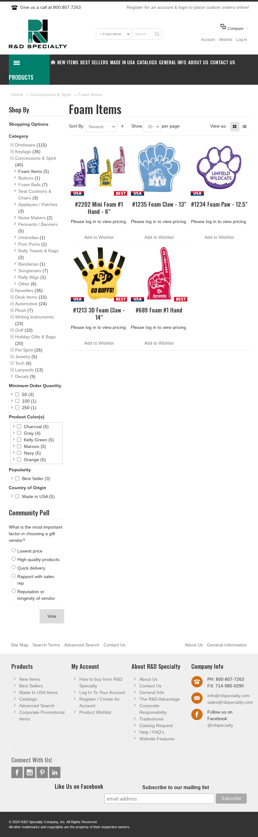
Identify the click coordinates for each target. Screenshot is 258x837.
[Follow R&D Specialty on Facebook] (17, 772)
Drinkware (25, 144)
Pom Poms (29, 244)
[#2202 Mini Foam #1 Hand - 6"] (99, 167)
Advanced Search (81, 644)
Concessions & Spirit (35, 158)
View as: (218, 126)
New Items (29, 679)
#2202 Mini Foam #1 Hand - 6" (99, 207)
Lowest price (29, 550)
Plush (20, 310)
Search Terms (46, 644)
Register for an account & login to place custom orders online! (187, 7)
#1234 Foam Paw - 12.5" (219, 204)
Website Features (157, 738)
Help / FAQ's (151, 732)
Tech (20, 363)
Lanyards (24, 369)
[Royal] (159, 167)
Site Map (19, 644)
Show (136, 126)
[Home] (53, 62)
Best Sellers (31, 685)
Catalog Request (156, 725)
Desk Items (26, 297)
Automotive (26, 303)
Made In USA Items (38, 692)
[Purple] (219, 167)
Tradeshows (151, 718)
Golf (19, 330)
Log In (241, 39)
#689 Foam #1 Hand (159, 310)
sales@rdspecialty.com (230, 702)
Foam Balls (29, 184)
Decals (22, 376)
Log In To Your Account (102, 692)
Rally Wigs (28, 277)
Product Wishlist (95, 712)
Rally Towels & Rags (38, 250)
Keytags (23, 151)
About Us (194, 644)
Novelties (24, 290)
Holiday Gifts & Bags (35, 336)
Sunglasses (29, 270)
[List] (244, 126)
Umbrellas (28, 237)
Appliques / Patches (38, 204)
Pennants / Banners (38, 224)
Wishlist (225, 39)
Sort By (76, 126)
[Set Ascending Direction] (122, 126)
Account (208, 39)
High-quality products (38, 559)
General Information (227, 644)
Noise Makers (32, 217)
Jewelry (22, 356)
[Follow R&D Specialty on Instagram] (30, 772)
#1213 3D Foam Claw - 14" (99, 313)
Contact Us (115, 644)
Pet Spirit (24, 350)
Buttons (25, 178)
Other (24, 283)
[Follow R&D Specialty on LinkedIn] (54, 772)
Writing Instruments (34, 316)
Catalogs (28, 699)
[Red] (159, 273)
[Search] (157, 34)
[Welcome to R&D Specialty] (38, 34)
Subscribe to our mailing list (175, 787)
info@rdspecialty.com (228, 695)
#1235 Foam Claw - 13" (159, 204)
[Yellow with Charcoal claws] (99, 273)
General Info (151, 692)
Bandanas (28, 264)
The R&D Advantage (159, 699)
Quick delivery (31, 567)
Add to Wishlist (99, 237)
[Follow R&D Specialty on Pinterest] (42, 772)
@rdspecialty (220, 725)
